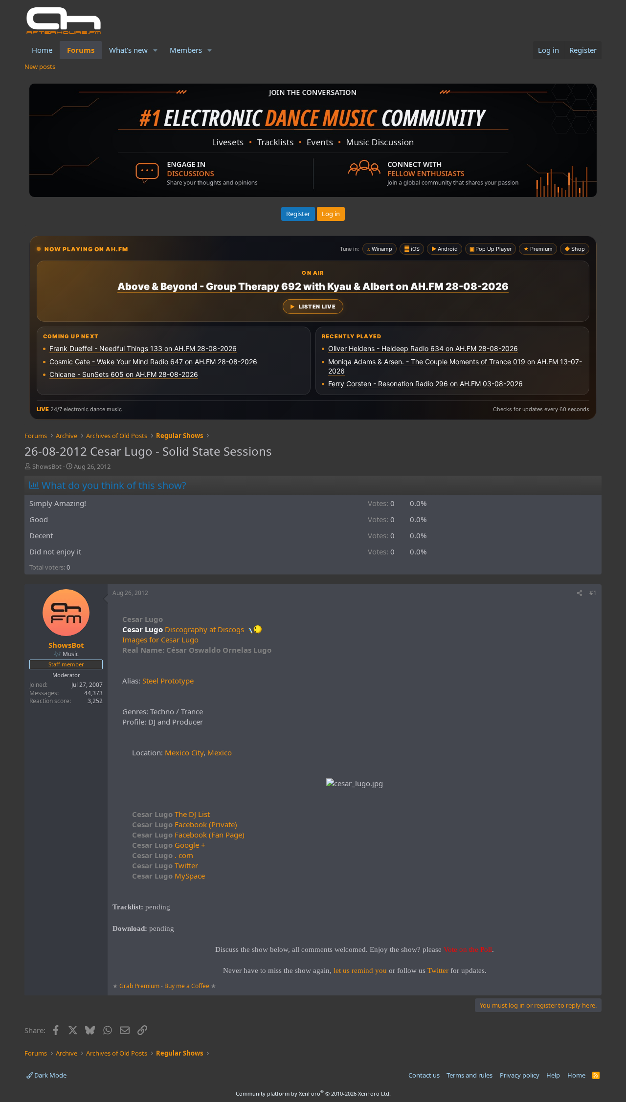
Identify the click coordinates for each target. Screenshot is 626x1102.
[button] (155, 50)
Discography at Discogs (205, 629)
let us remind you (360, 970)
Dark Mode (50, 1075)
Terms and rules (469, 1075)
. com (162, 855)
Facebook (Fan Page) (188, 834)
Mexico (219, 752)
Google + (168, 845)
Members (186, 50)
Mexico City (184, 752)
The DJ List (171, 814)
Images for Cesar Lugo (160, 639)
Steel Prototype (168, 680)
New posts (39, 66)
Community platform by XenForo (313, 1093)
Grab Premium (140, 986)
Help (553, 1075)
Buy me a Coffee (186, 986)
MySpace (168, 876)
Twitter (165, 865)
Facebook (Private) (184, 824)
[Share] (579, 593)
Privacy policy (519, 1075)
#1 (593, 593)
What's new (128, 50)
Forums (80, 50)
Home (42, 50)
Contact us (424, 1075)
